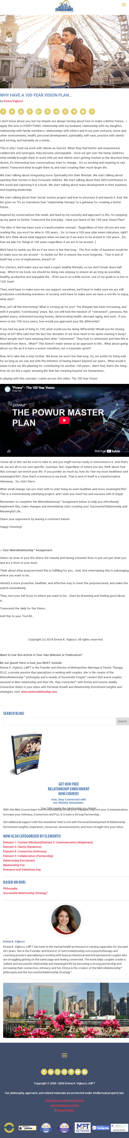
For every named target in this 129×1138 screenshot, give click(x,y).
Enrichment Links (56, 1100)
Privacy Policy (65, 1110)
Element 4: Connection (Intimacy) (25, 851)
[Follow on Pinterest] (71, 1072)
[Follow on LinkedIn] (51, 1072)
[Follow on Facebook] (44, 1072)
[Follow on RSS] (84, 1072)
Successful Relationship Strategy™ (25, 893)
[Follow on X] (57, 1072)
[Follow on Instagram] (64, 1072)
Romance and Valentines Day (22, 869)
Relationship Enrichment (19, 860)
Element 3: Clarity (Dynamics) (22, 846)
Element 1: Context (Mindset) (22, 842)
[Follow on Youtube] (78, 1072)
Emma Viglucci (13, 101)
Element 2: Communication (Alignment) (67, 842)
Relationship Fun (14, 865)
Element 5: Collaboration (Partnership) (28, 856)
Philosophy (10, 888)
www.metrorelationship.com (39, 691)
